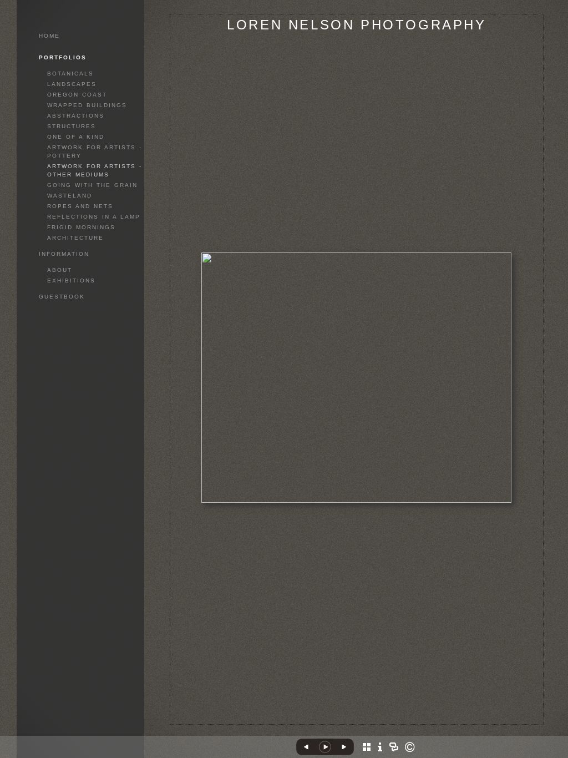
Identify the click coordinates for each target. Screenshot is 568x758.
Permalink (356, 716)
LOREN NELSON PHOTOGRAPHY (356, 24)
